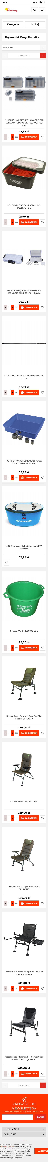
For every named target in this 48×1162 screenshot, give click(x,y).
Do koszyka (31, 137)
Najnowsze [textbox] (8, 48)
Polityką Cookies (7, 1147)
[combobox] (24, 48)
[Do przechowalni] (42, 137)
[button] (42, 2)
